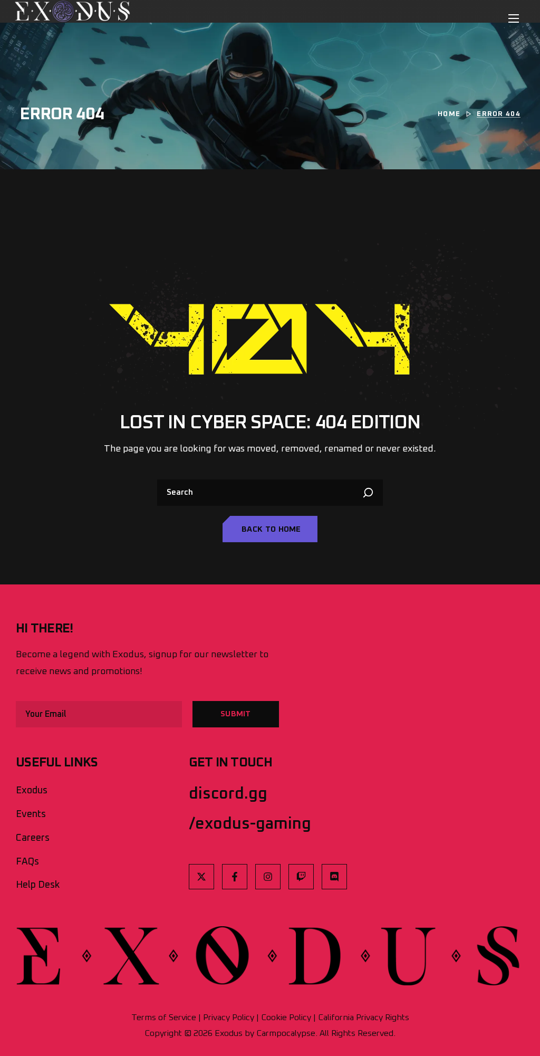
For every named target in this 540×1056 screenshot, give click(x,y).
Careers (33, 838)
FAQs (27, 862)
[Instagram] (268, 876)
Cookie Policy (286, 1017)
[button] (270, 529)
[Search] (369, 492)
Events (31, 814)
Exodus (31, 790)
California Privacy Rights (363, 1017)
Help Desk (38, 885)
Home (449, 114)
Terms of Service (163, 1017)
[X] (201, 876)
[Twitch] (301, 876)
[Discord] (334, 876)
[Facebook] (234, 876)
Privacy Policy (228, 1017)
